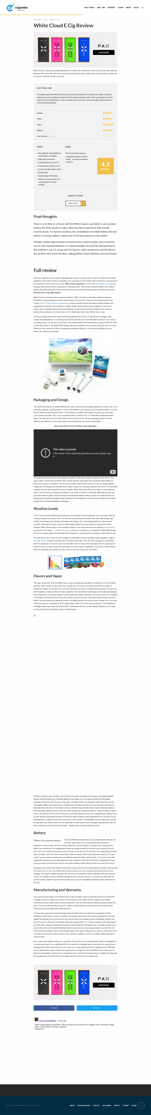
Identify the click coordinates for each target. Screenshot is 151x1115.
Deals (136, 7)
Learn (120, 7)
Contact (96, 1106)
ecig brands (109, 527)
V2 (55, 530)
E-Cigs (45, 20)
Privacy (117, 1106)
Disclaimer (106, 1106)
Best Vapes (89, 7)
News (128, 7)
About (72, 1106)
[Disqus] (75, 1046)
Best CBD (101, 7)
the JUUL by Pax (40, 541)
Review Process (84, 1106)
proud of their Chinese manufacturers (54, 303)
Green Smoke (65, 530)
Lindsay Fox (37, 20)
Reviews (111, 7)
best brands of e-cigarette (105, 284)
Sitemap (126, 1106)
